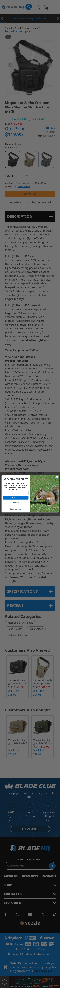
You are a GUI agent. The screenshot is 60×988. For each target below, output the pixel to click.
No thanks (16, 502)
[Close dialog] (56, 477)
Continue (15, 497)
